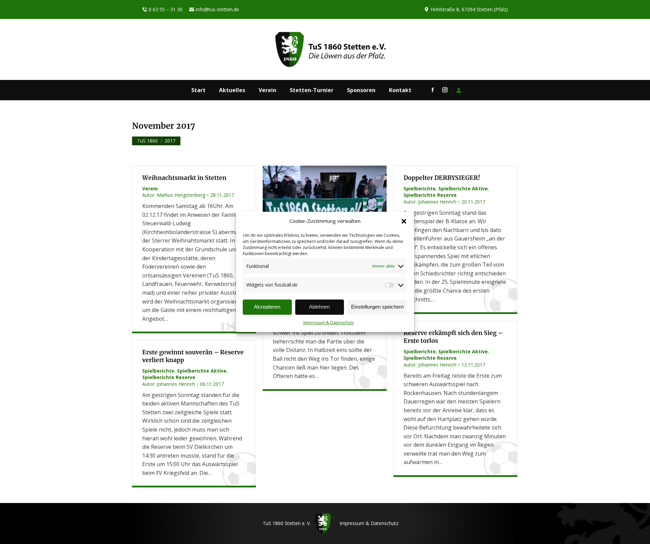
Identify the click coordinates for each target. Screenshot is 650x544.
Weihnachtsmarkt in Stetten (184, 178)
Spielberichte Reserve (430, 195)
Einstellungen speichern (377, 307)
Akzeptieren (267, 307)
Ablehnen (319, 307)
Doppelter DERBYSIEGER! (442, 178)
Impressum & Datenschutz (328, 323)
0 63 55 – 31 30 (165, 9)
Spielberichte (420, 188)
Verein (150, 188)
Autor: (173, 195)
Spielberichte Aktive (463, 188)
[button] (403, 221)
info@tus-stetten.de (217, 9)
